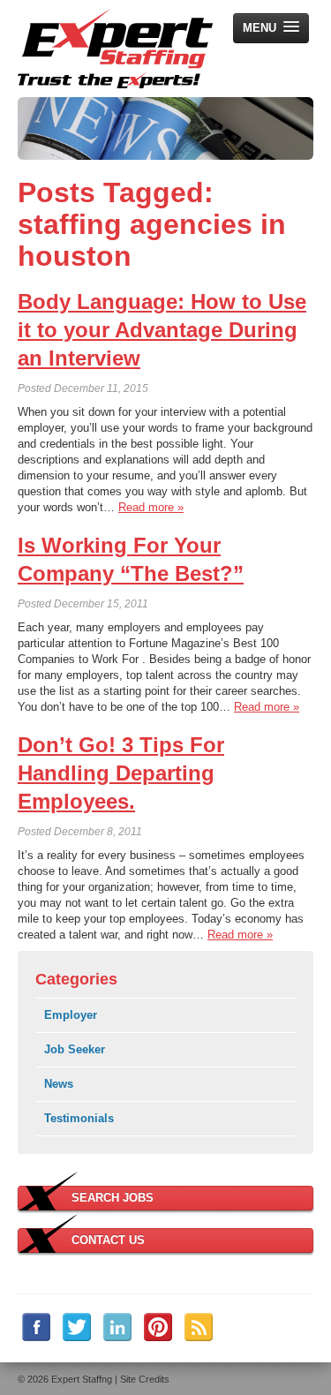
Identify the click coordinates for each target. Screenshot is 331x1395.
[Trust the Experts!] (115, 48)
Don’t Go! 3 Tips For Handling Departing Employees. (121, 773)
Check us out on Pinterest (158, 1327)
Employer (70, 1015)
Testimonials (79, 1118)
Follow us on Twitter (77, 1327)
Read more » (151, 507)
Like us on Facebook (36, 1327)
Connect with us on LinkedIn (117, 1327)
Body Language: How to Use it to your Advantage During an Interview (162, 330)
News (58, 1083)
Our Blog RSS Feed (198, 1327)
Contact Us (108, 1240)
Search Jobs (112, 1197)
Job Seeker (74, 1049)
